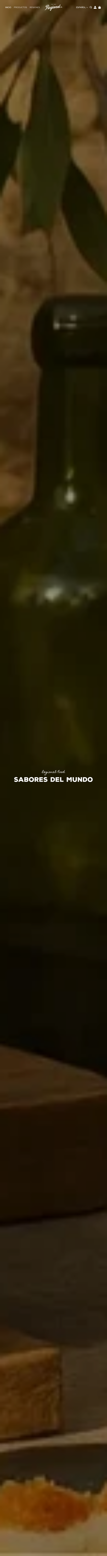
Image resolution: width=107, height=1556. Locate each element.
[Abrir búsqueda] (91, 7)
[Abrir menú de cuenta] (95, 7)
